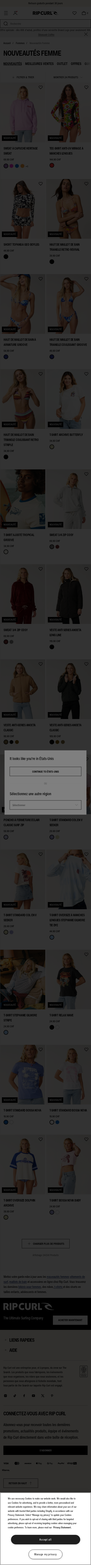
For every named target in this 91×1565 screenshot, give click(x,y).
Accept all (45, 1539)
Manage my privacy (45, 1554)
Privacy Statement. (62, 1527)
